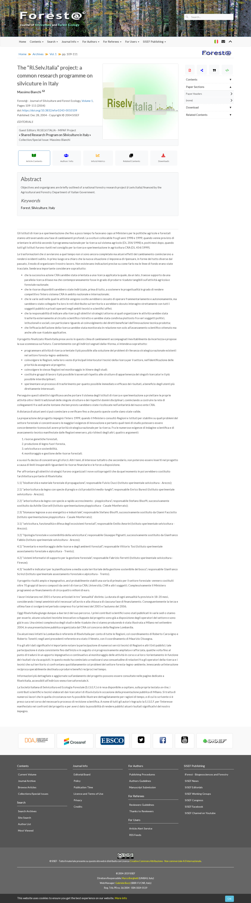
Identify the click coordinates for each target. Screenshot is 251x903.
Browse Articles (27, 787)
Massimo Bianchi (29, 92)
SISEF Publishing (153, 41)
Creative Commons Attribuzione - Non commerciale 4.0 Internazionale (165, 861)
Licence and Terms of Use (88, 793)
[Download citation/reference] (214, 70)
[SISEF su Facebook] (163, 740)
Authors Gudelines (140, 780)
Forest (25, 208)
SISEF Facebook (194, 806)
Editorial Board (82, 774)
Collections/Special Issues (33, 793)
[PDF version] (190, 70)
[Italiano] (216, 41)
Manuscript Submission (142, 787)
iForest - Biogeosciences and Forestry (206, 774)
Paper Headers (194, 93)
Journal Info (69, 41)
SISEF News (192, 780)
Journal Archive (27, 780)
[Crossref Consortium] (75, 740)
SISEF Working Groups (198, 793)
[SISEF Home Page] (214, 740)
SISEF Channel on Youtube (200, 813)
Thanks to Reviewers (141, 811)
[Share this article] (202, 70)
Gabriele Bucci (122, 882)
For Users (131, 41)
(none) (189, 100)
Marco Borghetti (130, 878)
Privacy (78, 800)
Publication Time (83, 787)
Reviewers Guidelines (141, 804)
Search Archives (27, 811)
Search (51, 41)
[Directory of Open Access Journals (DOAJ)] (36, 740)
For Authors (90, 41)
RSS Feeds (135, 834)
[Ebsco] (112, 740)
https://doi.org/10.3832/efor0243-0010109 (49, 110)
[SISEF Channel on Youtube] (184, 740)
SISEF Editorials (194, 787)
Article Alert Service (140, 828)
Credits (78, 806)
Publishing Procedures (142, 774)
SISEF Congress (194, 800)
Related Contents (196, 114)
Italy (52, 208)
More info (121, 898)
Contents (36, 41)
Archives (38, 54)
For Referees (111, 41)
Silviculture (39, 208)
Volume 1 (87, 100)
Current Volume (27, 774)
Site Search (24, 817)
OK (229, 898)
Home (22, 41)
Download (192, 107)
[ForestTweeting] (141, 740)
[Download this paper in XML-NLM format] (227, 70)
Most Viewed (25, 830)
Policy (77, 780)
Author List (24, 824)
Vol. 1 (53, 54)
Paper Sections (195, 86)
